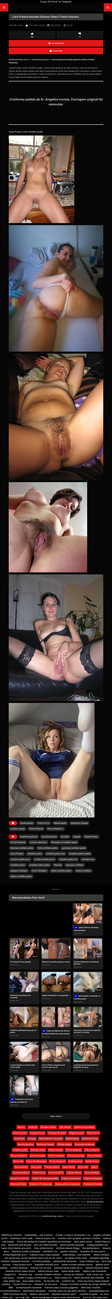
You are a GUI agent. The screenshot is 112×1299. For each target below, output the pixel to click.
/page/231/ (10, 1274)
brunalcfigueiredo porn (15, 1254)
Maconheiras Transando (50, 1138)
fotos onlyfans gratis (48, 848)
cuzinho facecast (19, 1267)
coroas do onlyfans (74, 1274)
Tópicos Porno (74, 1172)
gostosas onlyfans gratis (74, 848)
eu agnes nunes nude (76, 1258)
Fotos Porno (43, 823)
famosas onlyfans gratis (22, 848)
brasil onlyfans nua (89, 1261)
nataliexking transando (65, 1261)
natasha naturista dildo (97, 1267)
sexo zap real (22, 1297)
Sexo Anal (36, 1167)
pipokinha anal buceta (19, 1244)
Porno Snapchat (57, 1161)
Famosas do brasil (57, 1133)
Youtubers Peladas (92, 1184)
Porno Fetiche (94, 1155)
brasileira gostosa (40, 59)
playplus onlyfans (19, 870)
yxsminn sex (68, 1281)
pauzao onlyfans (68, 1251)
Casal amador (26, 823)
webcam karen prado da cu (68, 1267)
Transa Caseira (52, 1167)
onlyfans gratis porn (20, 859)
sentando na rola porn (45, 1284)
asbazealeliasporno (99, 1290)
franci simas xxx (63, 1277)
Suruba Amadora (21, 1172)
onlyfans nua (88, 859)
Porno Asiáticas (73, 1150)
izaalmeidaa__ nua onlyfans (39, 1235)
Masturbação (60, 823)
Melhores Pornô (90, 1138)
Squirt (94, 1167)
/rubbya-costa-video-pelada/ (45, 1254)
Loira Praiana (17, 853)
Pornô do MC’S (56, 1172)
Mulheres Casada (79, 823)
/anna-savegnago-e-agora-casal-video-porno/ (56, 1297)
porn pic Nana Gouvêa (46, 1244)
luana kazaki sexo (70, 1271)
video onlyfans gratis (61, 870)
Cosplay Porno (37, 1133)
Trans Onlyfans (92, 1172)
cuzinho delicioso (38, 842)
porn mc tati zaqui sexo (95, 1297)
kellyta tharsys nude (48, 1271)
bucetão (65, 836)
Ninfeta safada (64, 1144)
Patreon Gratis (38, 1150)
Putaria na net (75, 1161)
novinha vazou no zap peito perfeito (67, 1290)
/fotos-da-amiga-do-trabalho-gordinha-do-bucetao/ (44, 1241)
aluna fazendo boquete (72, 1244)
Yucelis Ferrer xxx (22, 1284)
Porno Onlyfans (39, 870)
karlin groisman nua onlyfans (89, 1277)
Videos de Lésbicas (71, 1178)
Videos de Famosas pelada (45, 1178)
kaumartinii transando (34, 1290)
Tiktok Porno (39, 1172)
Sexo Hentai (69, 1167)
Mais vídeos (56, 1116)
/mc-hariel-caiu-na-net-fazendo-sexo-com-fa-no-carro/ (33, 1258)
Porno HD (18, 1161)
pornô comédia (37, 1155)
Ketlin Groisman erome (15, 1294)
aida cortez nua (95, 1274)
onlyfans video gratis (40, 865)
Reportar (56, 889)
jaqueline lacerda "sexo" (64, 1294)
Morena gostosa (25, 1144)
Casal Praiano (91, 836)
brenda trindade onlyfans (48, 1274)
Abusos (21, 1127)
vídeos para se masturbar (67, 1184)
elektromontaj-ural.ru (19, 59)
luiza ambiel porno (43, 1248)
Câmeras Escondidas (84, 1127)
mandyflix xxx (50, 1251)
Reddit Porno (92, 1161)
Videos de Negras (92, 1178)
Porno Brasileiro (55, 828)
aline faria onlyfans (91, 1287)
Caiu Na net (65, 1127)
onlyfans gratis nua (55, 853)
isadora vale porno (39, 1294)
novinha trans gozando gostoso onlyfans (79, 1238)
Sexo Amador (21, 1167)
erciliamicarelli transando (29, 1287)
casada (76, 836)
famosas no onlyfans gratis (64, 842)
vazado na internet (20, 1178)
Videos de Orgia (18, 1184)
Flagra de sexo (76, 1133)
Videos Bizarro (92, 1150)
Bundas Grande (48, 1127)
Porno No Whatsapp (36, 1161)
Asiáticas (33, 1127)
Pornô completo (56, 1155)
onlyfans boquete (88, 1294)
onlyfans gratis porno (44, 859)
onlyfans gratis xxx (68, 859)
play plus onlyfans (74, 865)
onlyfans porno (18, 865)
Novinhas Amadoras (84, 1144)
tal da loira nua (51, 1281)
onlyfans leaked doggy (68, 1248)
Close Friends (20, 1133)
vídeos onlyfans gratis (21, 876)
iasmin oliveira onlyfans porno (77, 1264)
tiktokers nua (25, 1274)
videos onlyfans (83, 870)
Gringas (32, 1138)
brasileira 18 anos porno (92, 1251)
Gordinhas (19, 1138)
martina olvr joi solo (40, 1267)
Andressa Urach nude (21, 1238)
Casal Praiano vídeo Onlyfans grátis (26, 131)
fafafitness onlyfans (11, 1235)
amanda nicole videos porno (20, 1271)
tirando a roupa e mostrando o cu (73, 1235)
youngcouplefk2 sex (97, 1244)
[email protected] (95, 1201)
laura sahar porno (83, 1241)
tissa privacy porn (22, 1264)
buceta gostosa (49, 836)
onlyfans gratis (18, 828)
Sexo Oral (83, 1167)
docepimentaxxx (91, 1248)
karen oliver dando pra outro (16, 1248)
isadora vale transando (94, 1271)
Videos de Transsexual (41, 1184)
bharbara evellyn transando (26, 1251)
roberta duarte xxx (45, 1238)
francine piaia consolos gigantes (61, 1287)
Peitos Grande (36, 828)
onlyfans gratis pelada (79, 853)
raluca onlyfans (101, 1254)
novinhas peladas (41, 1261)
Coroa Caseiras (18, 842)
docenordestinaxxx (10, 1290)
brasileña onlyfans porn (47, 1264)
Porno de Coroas (76, 1155)
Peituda (57, 865)
